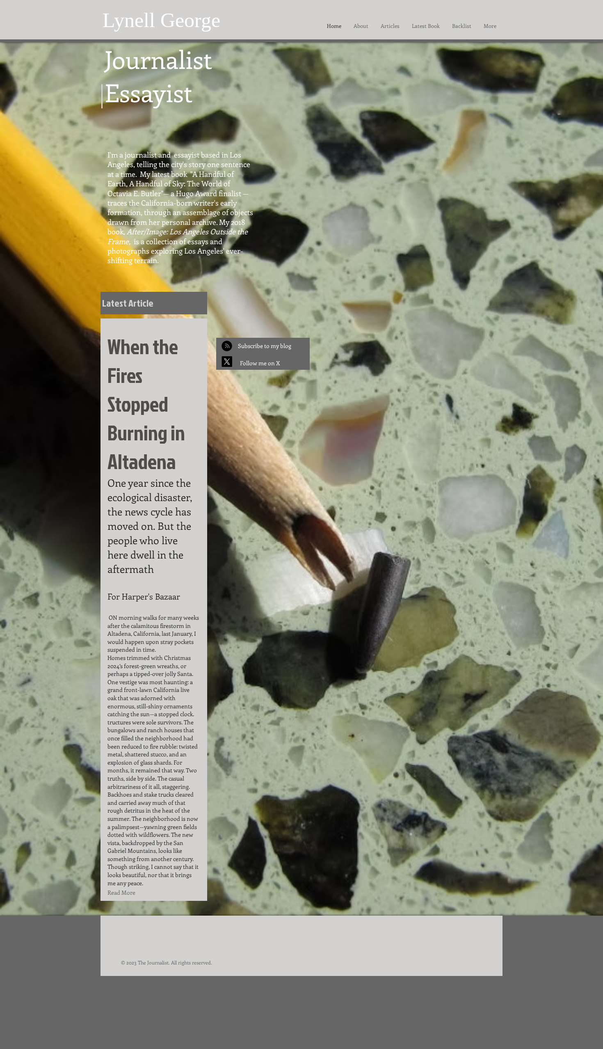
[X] (227, 361)
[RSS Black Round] (227, 346)
